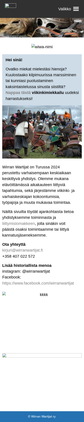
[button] (64, 8)
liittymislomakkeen (18, 223)
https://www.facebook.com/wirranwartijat (38, 283)
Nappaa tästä (18, 92)
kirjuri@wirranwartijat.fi (22, 250)
